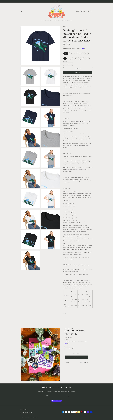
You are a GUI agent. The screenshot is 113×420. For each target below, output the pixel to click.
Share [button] (66, 313)
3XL (87, 58)
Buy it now (77, 72)
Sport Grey (72, 53)
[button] (22, 11)
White (80, 53)
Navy (66, 53)
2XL (82, 58)
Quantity (65, 61)
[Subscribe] (66, 395)
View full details (83, 362)
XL (77, 58)
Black (86, 53)
